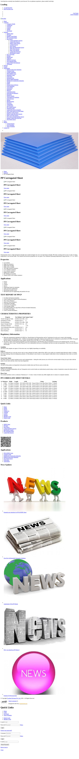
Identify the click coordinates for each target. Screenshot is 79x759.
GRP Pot (9, 58)
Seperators (9, 89)
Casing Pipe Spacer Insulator (14, 110)
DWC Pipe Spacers (14, 49)
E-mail (2, 722)
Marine (8, 100)
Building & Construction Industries (15, 80)
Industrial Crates (11, 75)
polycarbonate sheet (11, 61)
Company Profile (11, 24)
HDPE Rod (9, 57)
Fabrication (9, 76)
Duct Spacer (13, 46)
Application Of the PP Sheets (11, 604)
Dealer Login (7, 418)
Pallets (8, 83)
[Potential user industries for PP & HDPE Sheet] (34, 511)
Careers (8, 28)
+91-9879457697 (8, 7)
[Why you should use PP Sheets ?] (34, 648)
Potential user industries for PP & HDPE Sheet (15, 512)
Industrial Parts (10, 78)
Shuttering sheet (11, 108)
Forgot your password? (6, 730)
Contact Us (6, 128)
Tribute (8, 29)
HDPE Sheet (10, 33)
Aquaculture (10, 87)
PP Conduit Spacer (11, 107)
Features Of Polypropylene (10, 695)
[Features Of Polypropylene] (34, 694)
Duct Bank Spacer (11, 119)
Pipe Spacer (10, 39)
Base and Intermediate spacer (17, 47)
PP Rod (8, 55)
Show (21, 725)
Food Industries (10, 86)
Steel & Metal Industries (13, 79)
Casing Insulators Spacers (16, 40)
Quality (5, 67)
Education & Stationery (12, 93)
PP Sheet (9, 35)
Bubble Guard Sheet (12, 36)
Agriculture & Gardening (13, 97)
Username (3, 733)
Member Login (7, 416)
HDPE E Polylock (11, 60)
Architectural (10, 105)
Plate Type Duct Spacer (12, 115)
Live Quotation (10, 125)
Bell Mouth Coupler (15, 53)
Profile (5, 408)
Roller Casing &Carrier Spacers (14, 114)
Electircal (9, 103)
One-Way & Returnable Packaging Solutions (15, 558)
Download (9, 31)
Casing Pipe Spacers (15, 42)
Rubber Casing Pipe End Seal (14, 118)
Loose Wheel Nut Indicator (13, 62)
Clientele (9, 26)
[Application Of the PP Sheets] (34, 602)
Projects (6, 65)
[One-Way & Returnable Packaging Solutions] (34, 556)
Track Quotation (74, 14)
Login (76, 11)
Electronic (9, 94)
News (5, 121)
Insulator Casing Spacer (12, 112)
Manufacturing (10, 101)
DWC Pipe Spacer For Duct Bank (15, 111)
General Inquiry (11, 123)
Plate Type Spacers (14, 50)
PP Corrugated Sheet (12, 37)
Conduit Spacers (14, 44)
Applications (7, 68)
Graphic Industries (11, 72)
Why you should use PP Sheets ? (12, 650)
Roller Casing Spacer (15, 43)
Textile (8, 82)
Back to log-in (4, 747)
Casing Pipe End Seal (15, 51)
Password (3, 725)
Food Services (10, 98)
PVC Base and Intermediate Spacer (15, 116)
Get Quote (75, 13)
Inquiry (5, 122)
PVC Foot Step (10, 54)
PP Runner (9, 64)
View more (6, 188)
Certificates (9, 25)
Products (6, 32)
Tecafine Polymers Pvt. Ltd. (14, 698)
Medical (9, 90)
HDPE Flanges (10, 96)
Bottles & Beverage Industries (14, 69)
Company (6, 22)
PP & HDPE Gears (11, 73)
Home (5, 21)
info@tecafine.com (8, 9)
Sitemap (6, 415)
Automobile (10, 104)
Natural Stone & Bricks (12, 85)
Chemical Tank (10, 71)
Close (2, 750)
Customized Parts (11, 91)
